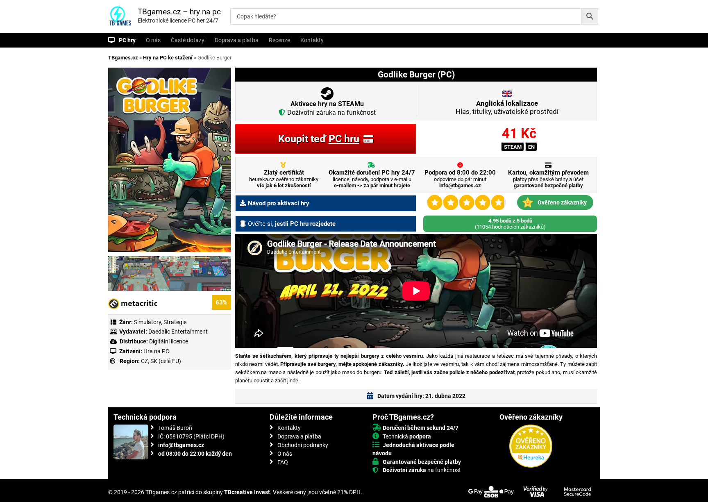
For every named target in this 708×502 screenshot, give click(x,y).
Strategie (174, 322)
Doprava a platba (237, 40)
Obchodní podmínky (302, 445)
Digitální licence (168, 341)
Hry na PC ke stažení (168, 58)
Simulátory (147, 322)
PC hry (127, 40)
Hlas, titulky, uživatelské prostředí (507, 107)
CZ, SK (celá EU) (161, 361)
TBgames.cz (123, 58)
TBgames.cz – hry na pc (179, 11)
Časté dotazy (187, 40)
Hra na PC (155, 351)
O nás (153, 40)
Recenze (279, 40)
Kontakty (312, 40)
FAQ (282, 462)
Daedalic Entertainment (178, 331)
